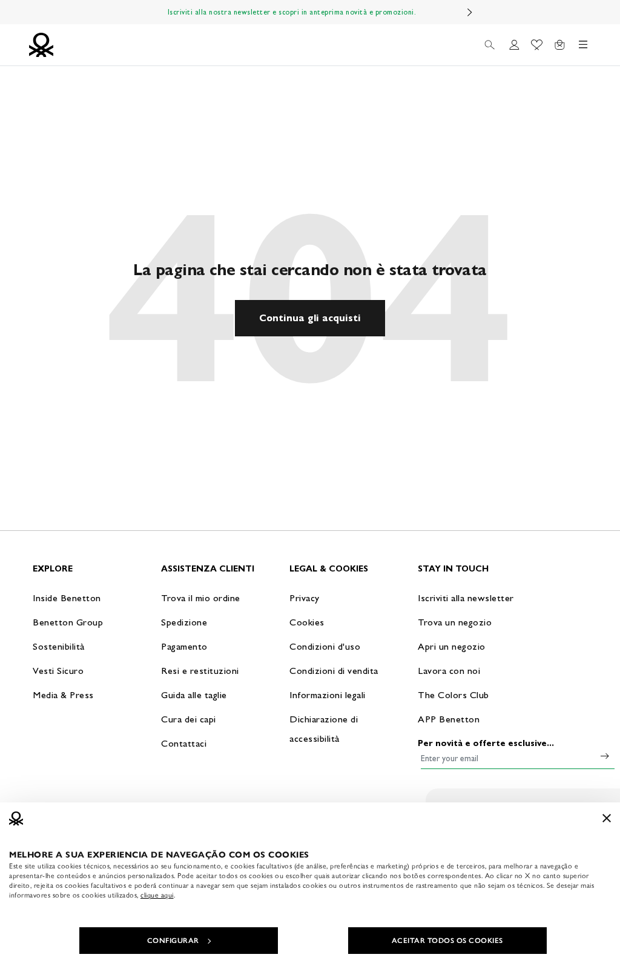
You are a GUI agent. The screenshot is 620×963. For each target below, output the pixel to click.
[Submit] (605, 755)
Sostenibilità (59, 646)
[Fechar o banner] (606, 818)
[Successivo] (470, 12)
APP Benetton (449, 719)
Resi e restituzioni (200, 670)
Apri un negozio (452, 646)
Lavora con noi (449, 670)
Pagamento (184, 646)
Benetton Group (68, 622)
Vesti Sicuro (58, 670)
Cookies (307, 622)
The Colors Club (453, 695)
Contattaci (183, 743)
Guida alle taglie (194, 695)
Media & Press (63, 695)
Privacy (304, 598)
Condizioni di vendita (333, 670)
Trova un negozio (455, 622)
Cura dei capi (188, 719)
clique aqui (157, 895)
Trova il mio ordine (200, 598)
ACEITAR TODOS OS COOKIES (447, 940)
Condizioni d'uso (324, 646)
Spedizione (184, 622)
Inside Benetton (67, 598)
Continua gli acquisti (310, 318)
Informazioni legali (327, 695)
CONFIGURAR (173, 940)
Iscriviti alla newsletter (466, 598)
